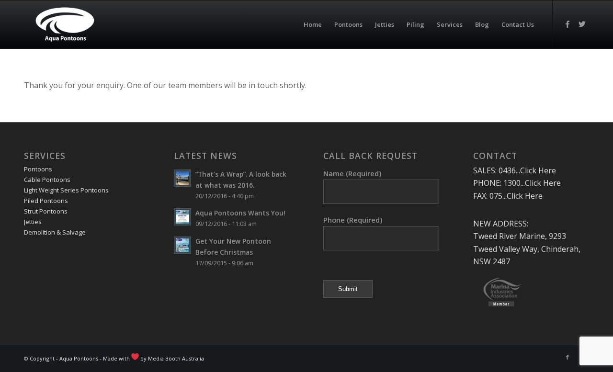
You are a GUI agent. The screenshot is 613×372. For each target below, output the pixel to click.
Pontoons (38, 169)
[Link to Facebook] (567, 24)
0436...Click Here (527, 170)
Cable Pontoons (47, 179)
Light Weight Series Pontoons (66, 190)
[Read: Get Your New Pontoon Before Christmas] (182, 245)
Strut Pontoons (46, 211)
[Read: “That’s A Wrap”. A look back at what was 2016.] (182, 178)
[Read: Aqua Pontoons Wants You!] (182, 216)
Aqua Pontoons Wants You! (240, 212)
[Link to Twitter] (582, 24)
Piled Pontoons (46, 200)
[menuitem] (312, 24)
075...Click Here (516, 196)
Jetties (33, 221)
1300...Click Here (532, 183)
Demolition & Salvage (55, 232)
